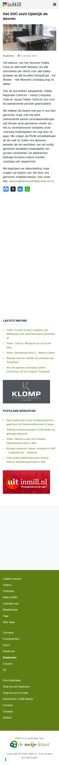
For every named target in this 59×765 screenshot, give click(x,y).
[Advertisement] (29, 225)
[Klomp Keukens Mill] (26, 391)
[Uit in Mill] (26, 481)
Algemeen (8, 55)
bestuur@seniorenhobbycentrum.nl (31, 181)
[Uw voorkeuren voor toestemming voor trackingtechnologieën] (5, 759)
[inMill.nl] (12, 4)
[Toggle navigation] (54, 4)
